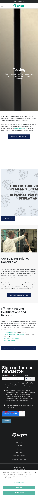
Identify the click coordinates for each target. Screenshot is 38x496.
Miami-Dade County (9, 340)
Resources (19, 445)
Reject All (19, 487)
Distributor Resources (19, 455)
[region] (19, 483)
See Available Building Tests (19, 136)
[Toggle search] (35, 5)
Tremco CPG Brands (17, 1)
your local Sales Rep (19, 128)
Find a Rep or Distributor (19, 459)
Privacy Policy (10, 407)
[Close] (35, 473)
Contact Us (19, 442)
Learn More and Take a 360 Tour (19, 295)
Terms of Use (26, 405)
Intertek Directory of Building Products (14, 334)
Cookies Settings (19, 482)
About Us (19, 449)
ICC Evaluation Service (10, 332)
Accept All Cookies (19, 492)
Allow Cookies (7, 218)
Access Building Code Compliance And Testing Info (18, 348)
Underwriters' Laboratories (11, 338)
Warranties (19, 452)
